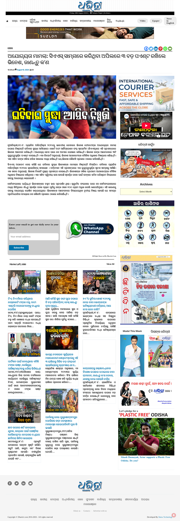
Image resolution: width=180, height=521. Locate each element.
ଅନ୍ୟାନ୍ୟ (120, 21)
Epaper (156, 21)
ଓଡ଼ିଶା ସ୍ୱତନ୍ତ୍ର (34, 21)
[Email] (170, 49)
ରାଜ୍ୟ (15, 21)
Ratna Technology (165, 517)
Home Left (15, 264)
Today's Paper (97, 13)
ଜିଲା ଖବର (109, 21)
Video (142, 21)
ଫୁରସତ (90, 499)
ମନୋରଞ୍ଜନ (99, 21)
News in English (170, 20)
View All (110, 264)
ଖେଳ (65, 21)
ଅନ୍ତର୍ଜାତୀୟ (55, 21)
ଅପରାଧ (145, 499)
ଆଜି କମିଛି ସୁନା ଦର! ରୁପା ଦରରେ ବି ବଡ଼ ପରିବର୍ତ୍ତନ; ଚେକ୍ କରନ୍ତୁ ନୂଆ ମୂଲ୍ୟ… (61, 302)
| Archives (106, 13)
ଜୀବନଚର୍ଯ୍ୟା (131, 499)
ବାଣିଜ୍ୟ (73, 21)
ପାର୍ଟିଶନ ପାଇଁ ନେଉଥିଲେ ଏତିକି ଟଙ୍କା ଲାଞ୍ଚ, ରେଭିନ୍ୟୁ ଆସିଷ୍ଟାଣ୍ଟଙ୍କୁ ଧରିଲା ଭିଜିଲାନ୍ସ (24, 365)
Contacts (86, 511)
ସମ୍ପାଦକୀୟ (85, 21)
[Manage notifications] (174, 515)
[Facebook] (146, 49)
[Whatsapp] (165, 49)
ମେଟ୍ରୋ (24, 21)
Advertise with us (100, 511)
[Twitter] (151, 49)
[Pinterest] (160, 49)
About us (76, 511)
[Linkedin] (156, 49)
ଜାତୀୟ (45, 21)
